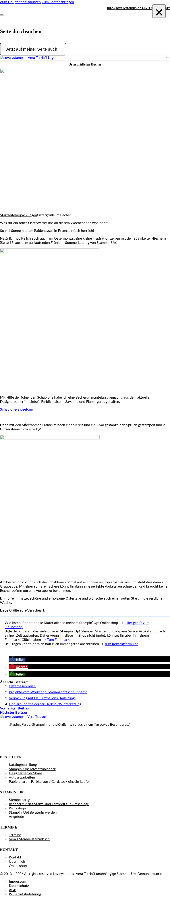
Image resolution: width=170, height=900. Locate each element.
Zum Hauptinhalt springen (20, 2)
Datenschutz (19, 886)
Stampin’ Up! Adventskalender (32, 769)
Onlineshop (18, 866)
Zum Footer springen (58, 2)
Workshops (18, 808)
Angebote (16, 817)
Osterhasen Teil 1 (22, 686)
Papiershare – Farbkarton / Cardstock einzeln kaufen (50, 781)
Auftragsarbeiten (22, 777)
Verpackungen (26, 215)
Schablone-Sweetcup (16, 409)
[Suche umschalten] (2, 15)
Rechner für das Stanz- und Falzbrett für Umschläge (49, 804)
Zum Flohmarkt (59, 640)
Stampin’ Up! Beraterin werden (33, 812)
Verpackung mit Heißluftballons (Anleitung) (42, 698)
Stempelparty (19, 800)
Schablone (45, 397)
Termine (15, 835)
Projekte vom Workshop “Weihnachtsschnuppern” (48, 692)
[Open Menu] (168, 57)
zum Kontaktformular (121, 644)
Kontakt (15, 857)
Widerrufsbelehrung (25, 894)
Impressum (17, 881)
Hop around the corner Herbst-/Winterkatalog (45, 704)
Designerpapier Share (25, 773)
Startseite (7, 215)
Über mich (17, 861)
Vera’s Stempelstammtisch (29, 839)
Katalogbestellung (23, 765)
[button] (17, 660)
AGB (12, 890)
